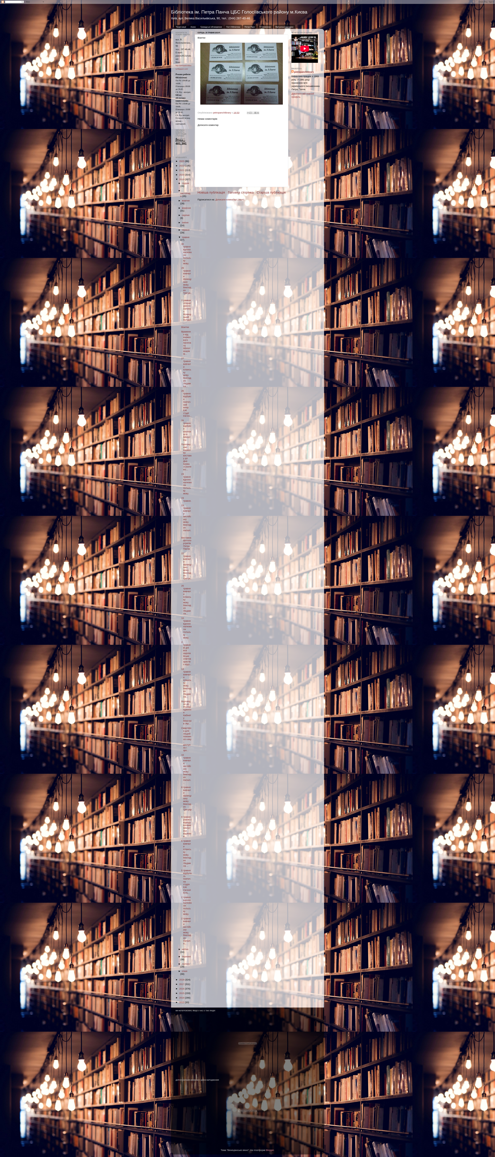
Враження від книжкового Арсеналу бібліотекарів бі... (186, 342)
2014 (182, 997)
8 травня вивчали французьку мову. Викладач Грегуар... (186, 800)
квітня (185, 949)
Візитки (185, 327)
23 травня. (186, 499)
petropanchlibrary (304, 72)
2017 (182, 984)
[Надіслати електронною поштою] (248, 113)
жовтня (186, 200)
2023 (182, 161)
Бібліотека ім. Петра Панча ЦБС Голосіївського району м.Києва (239, 12)
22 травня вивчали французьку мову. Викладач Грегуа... (186, 567)
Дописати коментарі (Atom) (229, 199)
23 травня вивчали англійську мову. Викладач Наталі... (186, 519)
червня (185, 230)
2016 (182, 988)
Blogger (270, 1150)
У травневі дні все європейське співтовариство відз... (186, 653)
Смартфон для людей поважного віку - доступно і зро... (186, 739)
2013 (182, 1002)
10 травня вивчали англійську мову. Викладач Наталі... (186, 769)
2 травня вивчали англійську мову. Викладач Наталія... (186, 931)
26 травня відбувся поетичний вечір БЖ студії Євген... (186, 403)
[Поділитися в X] (253, 113)
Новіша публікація (211, 192)
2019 (182, 179)
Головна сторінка (241, 192)
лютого (186, 964)
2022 (182, 165)
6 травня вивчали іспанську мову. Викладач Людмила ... (186, 853)
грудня (185, 183)
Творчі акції (181, 27)
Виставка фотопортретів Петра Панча (186, 543)
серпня (185, 215)
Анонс (193, 27)
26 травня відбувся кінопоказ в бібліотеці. (186, 430)
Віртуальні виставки (284, 27)
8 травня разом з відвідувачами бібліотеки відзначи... (186, 827)
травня (185, 237)
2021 (182, 170)
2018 (182, 979)
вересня (186, 208)
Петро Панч (250, 27)
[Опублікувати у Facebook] (255, 113)
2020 (182, 174)
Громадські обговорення (211, 27)
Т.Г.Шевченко (265, 27)
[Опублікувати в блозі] (250, 113)
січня (184, 971)
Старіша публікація (271, 192)
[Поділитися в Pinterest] (258, 113)
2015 (182, 993)
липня (185, 222)
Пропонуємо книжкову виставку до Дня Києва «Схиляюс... (186, 457)
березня (186, 956)
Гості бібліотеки (233, 27)
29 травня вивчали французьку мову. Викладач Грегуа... (186, 282)
